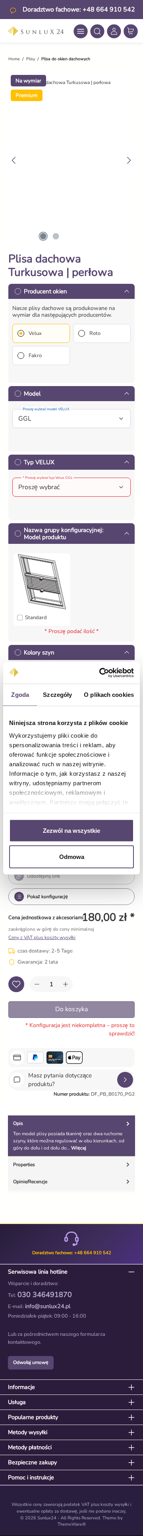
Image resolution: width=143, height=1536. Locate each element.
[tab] (71, 1135)
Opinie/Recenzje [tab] (30, 1181)
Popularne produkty (33, 1417)
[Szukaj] (97, 31)
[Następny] (129, 160)
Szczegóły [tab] (57, 694)
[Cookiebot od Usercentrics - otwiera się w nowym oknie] (101, 673)
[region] (71, 160)
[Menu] (80, 31)
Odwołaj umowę (30, 1362)
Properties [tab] (24, 1164)
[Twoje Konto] (114, 31)
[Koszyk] (130, 31)
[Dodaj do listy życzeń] (16, 984)
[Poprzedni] (14, 160)
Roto (94, 333)
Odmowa (71, 856)
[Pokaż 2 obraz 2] (55, 236)
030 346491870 (44, 1294)
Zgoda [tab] (20, 694)
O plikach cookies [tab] (109, 694)
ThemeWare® (72, 1524)
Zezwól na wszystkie (71, 830)
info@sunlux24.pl (47, 1306)
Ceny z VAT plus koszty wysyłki (41, 937)
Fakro (35, 355)
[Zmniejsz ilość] (37, 984)
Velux (35, 333)
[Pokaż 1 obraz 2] (43, 236)
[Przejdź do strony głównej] (36, 31)
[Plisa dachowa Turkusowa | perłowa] (74, 82)
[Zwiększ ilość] (65, 984)
